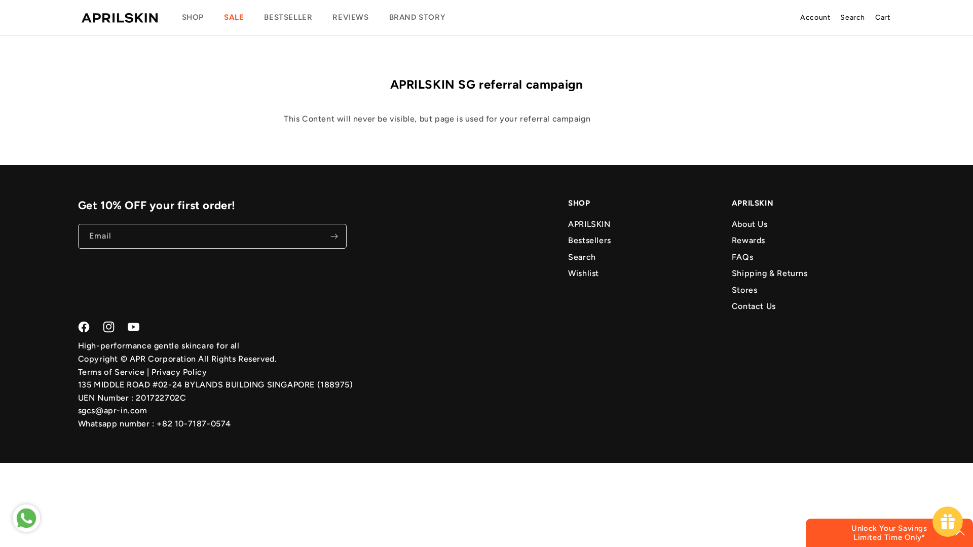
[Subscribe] (334, 236)
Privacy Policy (179, 372)
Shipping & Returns (770, 273)
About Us (750, 224)
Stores (745, 290)
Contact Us (754, 306)
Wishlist (583, 273)
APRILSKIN (589, 224)
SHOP (193, 17)
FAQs (742, 257)
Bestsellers (589, 240)
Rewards (748, 240)
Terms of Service (111, 372)
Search (582, 257)
